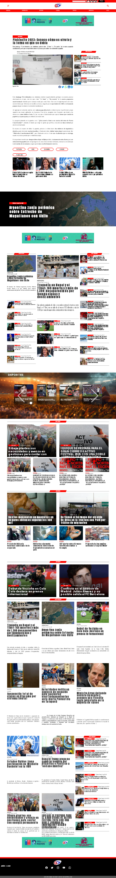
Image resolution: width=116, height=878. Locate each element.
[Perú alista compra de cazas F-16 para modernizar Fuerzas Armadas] (83, 338)
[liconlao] (10, 326)
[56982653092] (69, 868)
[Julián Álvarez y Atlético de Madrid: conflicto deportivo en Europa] (83, 258)
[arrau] (10, 337)
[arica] (77, 66)
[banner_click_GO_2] (58, 25)
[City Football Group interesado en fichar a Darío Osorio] (10, 315)
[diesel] (77, 73)
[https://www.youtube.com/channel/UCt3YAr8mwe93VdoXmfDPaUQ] (64, 868)
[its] (77, 81)
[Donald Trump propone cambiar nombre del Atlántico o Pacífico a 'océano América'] (83, 281)
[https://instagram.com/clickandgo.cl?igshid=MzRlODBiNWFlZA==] (58, 868)
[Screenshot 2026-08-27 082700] (83, 292)
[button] (19, 149)
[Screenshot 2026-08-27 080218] (83, 304)
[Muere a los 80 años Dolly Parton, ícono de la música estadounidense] (83, 361)
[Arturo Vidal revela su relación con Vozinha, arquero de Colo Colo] (83, 349)
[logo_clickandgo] (58, 7)
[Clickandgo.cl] (8, 6)
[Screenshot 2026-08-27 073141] (83, 315)
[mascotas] (77, 58)
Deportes (18, 385)
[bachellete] (83, 270)
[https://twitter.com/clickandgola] (52, 868)
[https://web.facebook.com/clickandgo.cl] (46, 868)
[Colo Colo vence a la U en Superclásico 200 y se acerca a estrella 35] (10, 348)
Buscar (101, 1)
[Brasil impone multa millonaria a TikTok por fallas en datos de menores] (10, 304)
